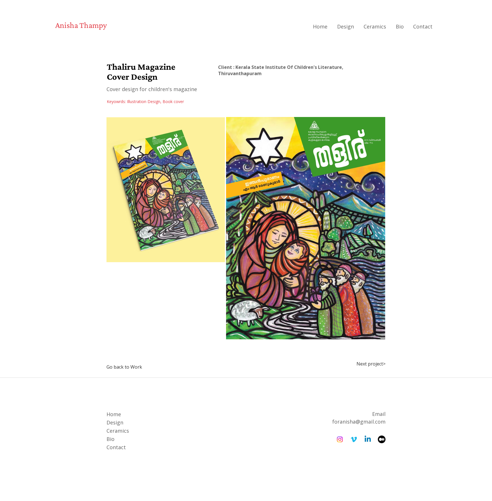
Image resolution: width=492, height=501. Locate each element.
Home (113, 414)
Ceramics (117, 430)
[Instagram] (340, 439)
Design (114, 422)
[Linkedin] (368, 439)
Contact (116, 447)
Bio (110, 439)
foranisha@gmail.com (359, 421)
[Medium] (382, 439)
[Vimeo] (354, 439)
